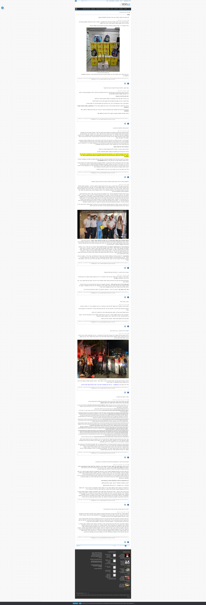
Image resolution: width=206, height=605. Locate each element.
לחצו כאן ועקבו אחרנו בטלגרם (96, 559)
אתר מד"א (88, 489)
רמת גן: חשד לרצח (124, 301)
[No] (204, 603)
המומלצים (93, 8)
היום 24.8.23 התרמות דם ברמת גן (121, 128)
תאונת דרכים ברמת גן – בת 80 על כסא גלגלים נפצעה (116, 272)
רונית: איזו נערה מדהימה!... (107, 567)
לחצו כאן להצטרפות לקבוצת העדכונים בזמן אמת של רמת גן (96, 562)
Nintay (82, 593)
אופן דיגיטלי (88, 487)
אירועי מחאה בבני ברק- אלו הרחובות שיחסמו (108, 169)
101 (100, 187)
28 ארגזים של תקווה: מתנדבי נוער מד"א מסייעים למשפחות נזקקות (113, 17)
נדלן (112, 8)
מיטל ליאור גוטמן (125, 399)
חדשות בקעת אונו (86, 8)
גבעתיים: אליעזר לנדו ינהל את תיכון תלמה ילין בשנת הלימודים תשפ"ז (124, 556)
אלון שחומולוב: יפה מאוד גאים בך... (107, 571)
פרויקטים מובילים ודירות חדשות (102, 8)
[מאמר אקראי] (76, 9)
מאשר (80, 603)
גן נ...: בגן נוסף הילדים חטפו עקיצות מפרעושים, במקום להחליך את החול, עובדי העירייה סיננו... (110, 562)
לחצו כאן (99, 113)
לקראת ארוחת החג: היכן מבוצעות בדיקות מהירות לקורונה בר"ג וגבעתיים (112, 461)
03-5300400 (101, 160)
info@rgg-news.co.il (94, 79)
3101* (110, 487)
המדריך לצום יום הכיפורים (123, 396)
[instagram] (85, 1)
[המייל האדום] (82, 1)
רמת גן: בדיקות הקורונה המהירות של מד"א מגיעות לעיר (116, 509)
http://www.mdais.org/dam (93, 155)
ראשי (128, 12)
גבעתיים (121, 8)
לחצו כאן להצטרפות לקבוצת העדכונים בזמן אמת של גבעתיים (96, 565)
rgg (127, 20)
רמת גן (125, 8)
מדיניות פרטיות (75, 603)
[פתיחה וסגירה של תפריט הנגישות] (2, 7)
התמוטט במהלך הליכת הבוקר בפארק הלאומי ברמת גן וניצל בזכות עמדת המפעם (110, 181)
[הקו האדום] (83, 1)
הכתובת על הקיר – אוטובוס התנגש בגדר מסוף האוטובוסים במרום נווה (101, 289)
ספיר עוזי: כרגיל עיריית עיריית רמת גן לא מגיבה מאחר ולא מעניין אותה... (110, 556)
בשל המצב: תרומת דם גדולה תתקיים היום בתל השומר (116, 88)
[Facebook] (86, 1)
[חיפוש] (76, 1)
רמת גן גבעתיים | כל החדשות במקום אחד (129, 9)
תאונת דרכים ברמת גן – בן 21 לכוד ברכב (119, 330)
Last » (114, 545)
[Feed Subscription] (76, 14)
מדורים (116, 8)
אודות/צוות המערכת (98, 568)
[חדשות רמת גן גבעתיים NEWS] (124, 4)
